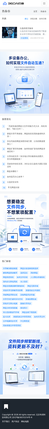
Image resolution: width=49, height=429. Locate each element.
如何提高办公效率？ (15, 176)
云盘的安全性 (13, 182)
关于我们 (6, 421)
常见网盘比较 (13, 187)
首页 (35, 11)
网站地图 (25, 421)
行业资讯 (24, 38)
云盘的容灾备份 (26, 28)
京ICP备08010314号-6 (22, 417)
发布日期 (42, 19)
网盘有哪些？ (12, 171)
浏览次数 (33, 19)
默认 (26, 19)
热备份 (43, 11)
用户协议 (15, 421)
